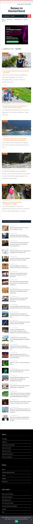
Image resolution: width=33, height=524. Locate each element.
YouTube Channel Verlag (7, 503)
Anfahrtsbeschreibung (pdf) (8, 445)
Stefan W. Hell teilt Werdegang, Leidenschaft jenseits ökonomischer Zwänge (20, 322)
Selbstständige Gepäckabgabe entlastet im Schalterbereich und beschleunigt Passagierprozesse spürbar (19, 379)
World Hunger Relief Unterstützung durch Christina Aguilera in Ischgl (19, 228)
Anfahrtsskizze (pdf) (6, 448)
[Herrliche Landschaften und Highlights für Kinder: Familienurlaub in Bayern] (16, 95)
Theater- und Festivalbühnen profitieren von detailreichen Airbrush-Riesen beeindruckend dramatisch (20, 410)
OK (16, 521)
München (5, 53)
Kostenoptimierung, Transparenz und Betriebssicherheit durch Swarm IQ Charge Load (19, 315)
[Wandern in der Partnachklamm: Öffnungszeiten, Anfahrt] (16, 191)
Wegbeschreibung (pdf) (7, 454)
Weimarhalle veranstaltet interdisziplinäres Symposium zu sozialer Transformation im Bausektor (19, 419)
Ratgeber (4, 478)
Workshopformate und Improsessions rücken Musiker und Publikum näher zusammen (20, 402)
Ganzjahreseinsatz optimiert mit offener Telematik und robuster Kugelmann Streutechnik (19, 299)
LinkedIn (4, 509)
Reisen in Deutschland (16, 9)
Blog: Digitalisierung (6, 500)
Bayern (5, 88)
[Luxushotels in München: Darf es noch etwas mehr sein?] (16, 60)
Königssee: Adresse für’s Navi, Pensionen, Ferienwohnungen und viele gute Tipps (15, 139)
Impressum (4, 442)
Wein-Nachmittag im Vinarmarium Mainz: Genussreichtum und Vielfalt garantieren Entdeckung (19, 283)
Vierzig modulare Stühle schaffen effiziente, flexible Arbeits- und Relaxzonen (20, 386)
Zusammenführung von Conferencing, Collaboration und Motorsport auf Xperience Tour (20, 347)
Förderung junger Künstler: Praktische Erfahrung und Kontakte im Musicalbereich (19, 235)
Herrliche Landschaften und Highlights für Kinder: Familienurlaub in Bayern (15, 106)
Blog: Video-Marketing (7, 497)
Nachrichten (5, 481)
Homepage (4, 439)
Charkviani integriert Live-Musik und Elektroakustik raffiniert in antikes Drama (19, 266)
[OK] (31, 520)
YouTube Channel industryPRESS (9, 506)
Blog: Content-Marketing (7, 494)
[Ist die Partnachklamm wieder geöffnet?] (16, 160)
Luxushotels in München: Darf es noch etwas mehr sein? (16, 71)
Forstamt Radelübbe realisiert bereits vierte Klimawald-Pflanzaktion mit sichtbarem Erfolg (20, 307)
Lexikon (4, 475)
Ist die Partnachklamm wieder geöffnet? (14, 171)
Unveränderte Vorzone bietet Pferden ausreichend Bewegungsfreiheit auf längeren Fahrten (20, 339)
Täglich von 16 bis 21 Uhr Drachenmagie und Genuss (20, 363)
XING (3, 512)
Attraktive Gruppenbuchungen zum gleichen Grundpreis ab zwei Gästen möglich (20, 259)
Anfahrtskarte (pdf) (6, 451)
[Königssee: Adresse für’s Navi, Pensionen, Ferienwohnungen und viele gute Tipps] (16, 127)
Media (3, 469)
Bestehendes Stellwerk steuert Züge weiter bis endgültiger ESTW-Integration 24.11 (20, 251)
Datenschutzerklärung (7, 457)
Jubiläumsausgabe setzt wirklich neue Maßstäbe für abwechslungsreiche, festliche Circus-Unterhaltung (20, 356)
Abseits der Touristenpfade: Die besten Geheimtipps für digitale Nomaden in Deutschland (18, 275)
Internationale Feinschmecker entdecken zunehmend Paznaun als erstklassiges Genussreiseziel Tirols (19, 244)
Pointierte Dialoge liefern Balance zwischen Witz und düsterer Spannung (19, 370)
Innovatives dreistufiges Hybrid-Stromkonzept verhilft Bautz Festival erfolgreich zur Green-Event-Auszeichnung (19, 331)
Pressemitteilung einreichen (8, 472)
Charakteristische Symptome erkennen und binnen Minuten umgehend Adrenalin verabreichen (20, 291)
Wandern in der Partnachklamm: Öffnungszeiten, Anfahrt (12, 203)
